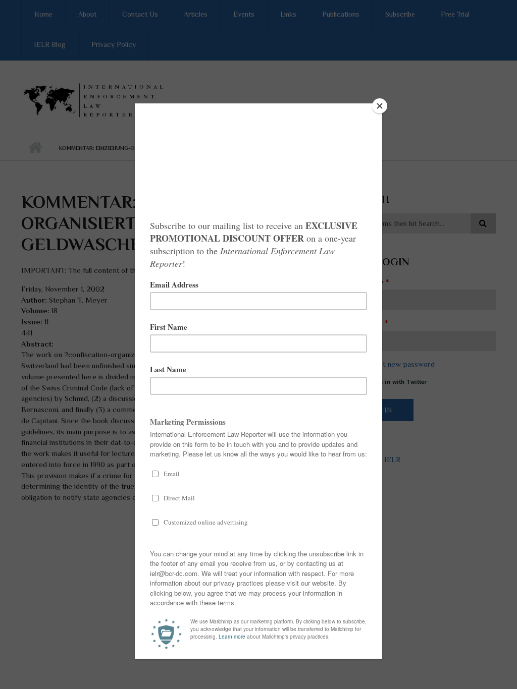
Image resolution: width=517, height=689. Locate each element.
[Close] (379, 105)
